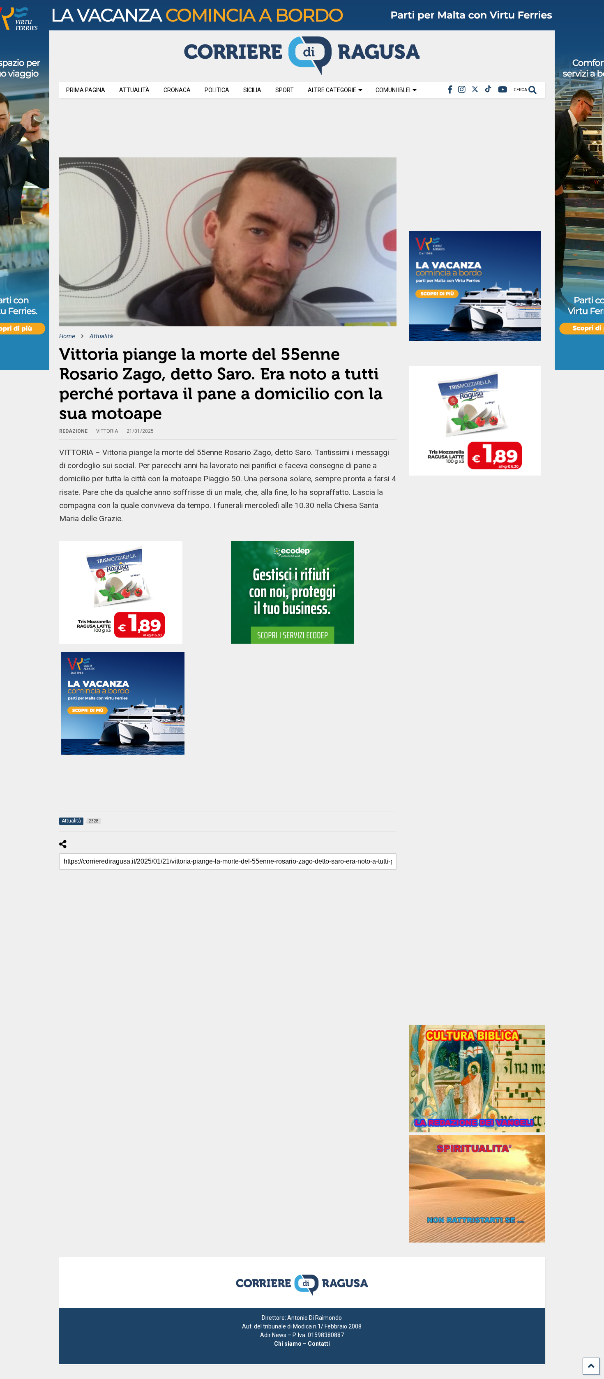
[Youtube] (502, 90)
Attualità (134, 90)
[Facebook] (450, 90)
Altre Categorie (332, 90)
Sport (284, 90)
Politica (217, 90)
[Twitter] (475, 90)
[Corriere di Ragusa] (302, 71)
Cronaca (177, 90)
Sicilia (252, 90)
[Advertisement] (208, 130)
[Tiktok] (488, 90)
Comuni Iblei (393, 90)
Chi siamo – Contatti (302, 1343)
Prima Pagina (85, 90)
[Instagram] (462, 90)
